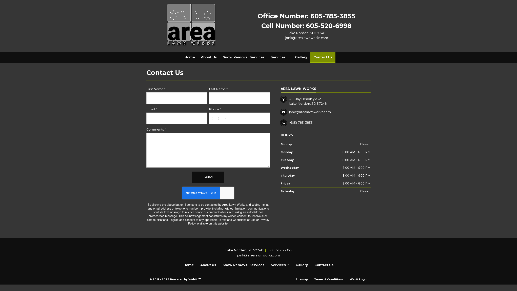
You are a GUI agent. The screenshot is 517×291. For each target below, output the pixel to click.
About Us (209, 57)
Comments (155, 129)
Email (150, 109)
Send (208, 177)
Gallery (301, 57)
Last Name (217, 89)
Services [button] (279, 57)
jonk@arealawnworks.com (306, 38)
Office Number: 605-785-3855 (306, 16)
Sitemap (302, 279)
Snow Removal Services (244, 57)
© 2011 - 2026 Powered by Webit (175, 279)
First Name (154, 89)
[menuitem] (190, 57)
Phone (214, 109)
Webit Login (358, 279)
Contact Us (324, 57)
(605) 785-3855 (280, 250)
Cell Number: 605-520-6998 (306, 26)
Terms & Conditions (328, 279)
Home (190, 57)
